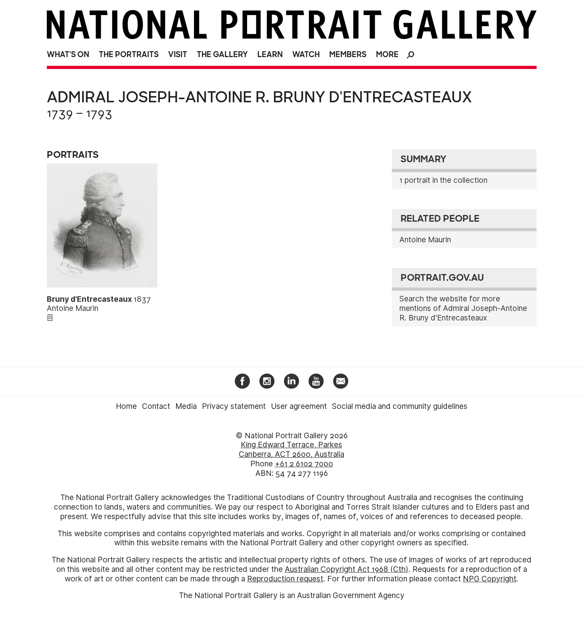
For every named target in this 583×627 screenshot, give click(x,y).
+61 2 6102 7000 (304, 463)
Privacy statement (234, 406)
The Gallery (222, 54)
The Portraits (129, 54)
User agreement (299, 406)
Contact (156, 406)
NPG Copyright (489, 578)
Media (186, 406)
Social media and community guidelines (400, 406)
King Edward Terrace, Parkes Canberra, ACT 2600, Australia (291, 449)
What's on (68, 54)
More (387, 54)
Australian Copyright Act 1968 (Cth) (346, 569)
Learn (270, 54)
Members (347, 54)
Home (126, 406)
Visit (177, 54)
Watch (306, 54)
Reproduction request (285, 578)
